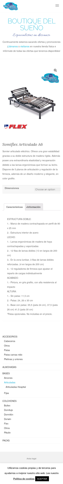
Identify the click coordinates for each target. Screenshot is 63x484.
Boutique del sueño (31, 24)
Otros (7, 345)
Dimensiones (12, 188)
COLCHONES (9, 400)
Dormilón (8, 414)
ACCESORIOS (9, 336)
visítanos (24, 46)
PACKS (6, 440)
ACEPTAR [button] (42, 478)
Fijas (6, 393)
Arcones (8, 377)
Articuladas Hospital (16, 386)
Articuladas (9, 382)
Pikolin (7, 432)
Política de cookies (23, 478)
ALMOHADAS (9, 367)
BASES (6, 373)
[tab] (14, 206)
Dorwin (7, 419)
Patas (7, 350)
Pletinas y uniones (13, 359)
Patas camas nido (13, 354)
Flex (6, 423)
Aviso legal (31, 458)
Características (14, 207)
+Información (33, 207)
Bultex (7, 405)
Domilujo (8, 410)
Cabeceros (9, 341)
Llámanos (13, 46)
